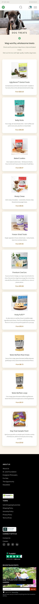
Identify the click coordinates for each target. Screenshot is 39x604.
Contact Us (6, 538)
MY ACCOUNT (33, 2)
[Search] (20, 7)
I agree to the (11, 592)
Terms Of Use (7, 518)
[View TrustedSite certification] (8, 496)
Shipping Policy (8, 508)
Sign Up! (33, 589)
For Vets (5, 478)
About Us (6, 468)
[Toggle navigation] (35, 7)
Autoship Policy (8, 511)
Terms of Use (15, 592)
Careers (5, 541)
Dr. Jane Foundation (9, 472)
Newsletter (6, 485)
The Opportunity (8, 481)
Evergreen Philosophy (10, 475)
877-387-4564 (5, 2)
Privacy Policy (7, 514)
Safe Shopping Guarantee (11, 505)
